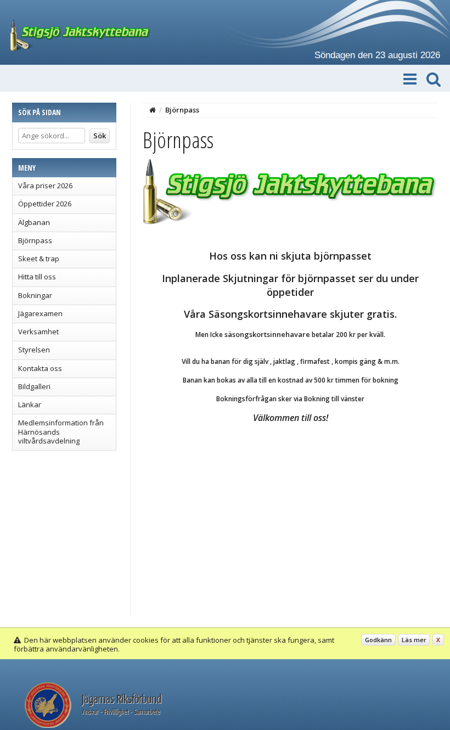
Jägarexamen (40, 313)
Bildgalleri (34, 386)
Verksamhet (38, 331)
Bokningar (35, 295)
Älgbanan (34, 222)
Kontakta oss (40, 368)
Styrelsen (34, 350)
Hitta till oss (37, 277)
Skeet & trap (38, 258)
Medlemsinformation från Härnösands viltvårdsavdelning (61, 432)
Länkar (29, 404)
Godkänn (378, 640)
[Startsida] (152, 110)
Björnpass (35, 240)
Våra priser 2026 (45, 185)
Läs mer (414, 640)
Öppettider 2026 (44, 204)
